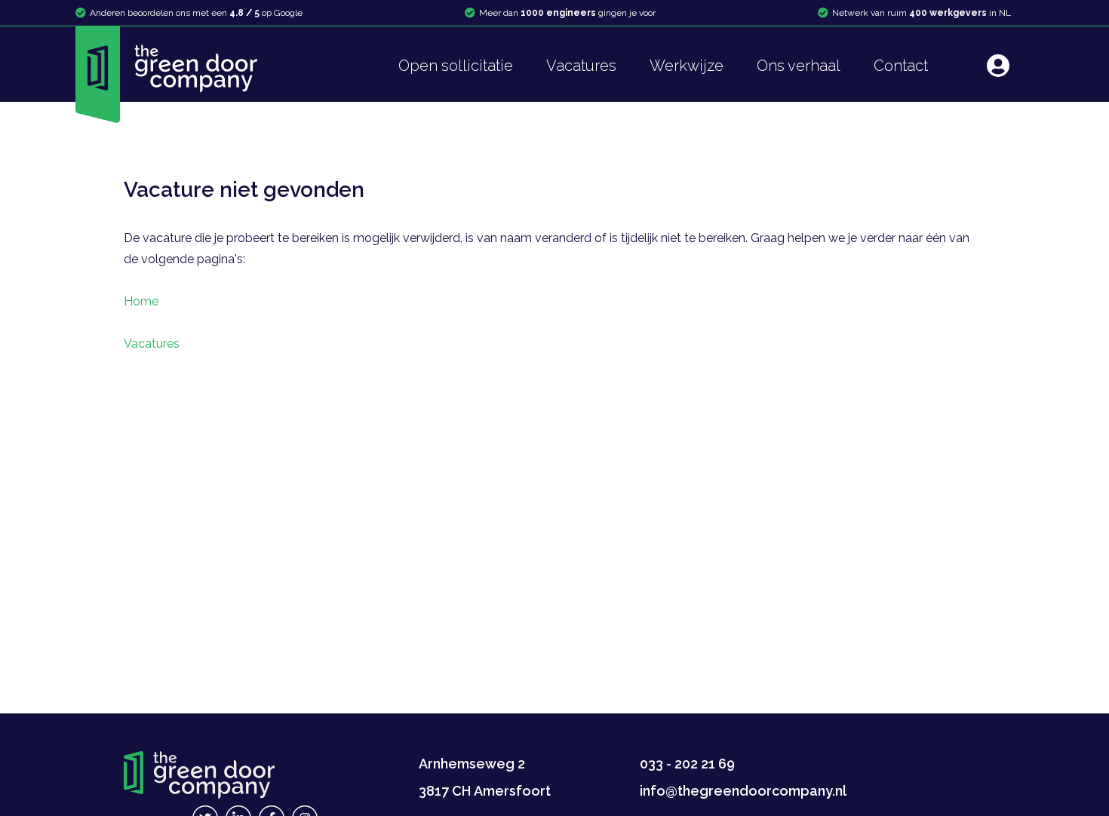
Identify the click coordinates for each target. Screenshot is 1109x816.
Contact (901, 66)
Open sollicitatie (455, 66)
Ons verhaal (798, 66)
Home (141, 301)
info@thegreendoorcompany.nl (743, 791)
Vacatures (581, 66)
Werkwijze (686, 66)
